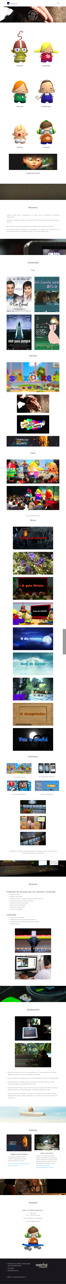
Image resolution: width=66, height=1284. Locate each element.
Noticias (20, 147)
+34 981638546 (29, 1218)
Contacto (46, 147)
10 (64, 647)
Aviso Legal (11, 1268)
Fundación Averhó (33, 173)
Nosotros (19, 66)
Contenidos (46, 66)
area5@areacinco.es (35, 1221)
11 (64, 649)
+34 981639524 (39, 1218)
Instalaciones (46, 106)
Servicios (19, 106)
